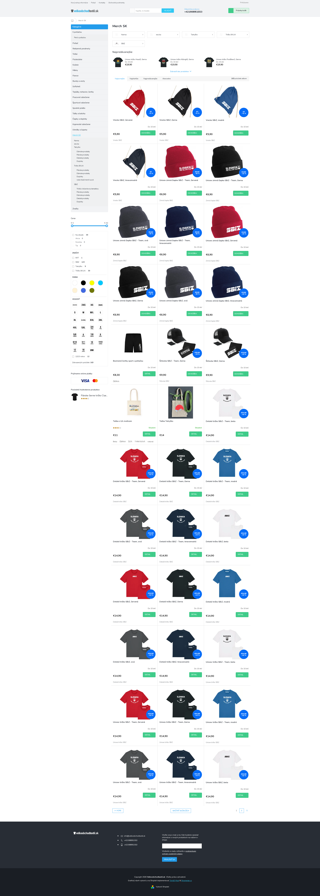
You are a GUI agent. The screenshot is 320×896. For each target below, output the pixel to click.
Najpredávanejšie (150, 78)
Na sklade (81, 235)
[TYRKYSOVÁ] (100, 282)
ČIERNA (116, 381)
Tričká (75, 54)
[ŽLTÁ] (91, 282)
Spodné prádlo (79, 108)
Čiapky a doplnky (80, 119)
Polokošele (77, 59)
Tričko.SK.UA (78, 166)
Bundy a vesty (79, 81)
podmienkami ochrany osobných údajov (179, 852)
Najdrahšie (134, 78)
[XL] (74, 320)
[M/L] (91, 312)
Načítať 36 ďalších (181, 811)
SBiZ (76, 184)
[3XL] (100, 320)
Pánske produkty (83, 155)
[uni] (91, 350)
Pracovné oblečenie (81, 97)
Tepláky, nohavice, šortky (83, 92)
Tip (78, 245)
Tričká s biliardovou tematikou (88, 189)
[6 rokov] (83, 335)
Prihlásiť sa (169, 859)
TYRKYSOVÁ (140, 441)
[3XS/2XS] (74, 305)
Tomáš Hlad (174, 880)
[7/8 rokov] (91, 335)
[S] (74, 312)
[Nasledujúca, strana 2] (241, 810)
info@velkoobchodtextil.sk (134, 836)
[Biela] (74, 282)
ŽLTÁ (130, 441)
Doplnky (80, 161)
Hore (119, 810)
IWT (78, 258)
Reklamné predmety (81, 48)
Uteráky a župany (80, 129)
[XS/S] (100, 305)
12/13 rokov (82, 356)
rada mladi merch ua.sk (85, 180)
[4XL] (74, 327)
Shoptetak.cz (186, 880)
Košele (76, 65)
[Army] (91, 290)
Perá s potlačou (80, 37)
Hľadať (167, 10)
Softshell (76, 86)
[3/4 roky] (91, 327)
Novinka (80, 242)
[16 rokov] (83, 350)
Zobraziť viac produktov (179, 71)
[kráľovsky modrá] (83, 290)
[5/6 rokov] (74, 335)
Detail (147, 374)
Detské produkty (83, 158)
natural (150, 441)
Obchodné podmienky (116, 3)
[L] (100, 312)
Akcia (79, 238)
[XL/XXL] (83, 320)
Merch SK (77, 135)
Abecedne (166, 78)
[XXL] (91, 320)
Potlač (93, 3)
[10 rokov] (91, 342)
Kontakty (102, 3)
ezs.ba (76, 144)
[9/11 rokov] (83, 342)
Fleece (75, 75)
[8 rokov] (100, 335)
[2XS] (83, 305)
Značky (75, 208)
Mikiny (75, 70)
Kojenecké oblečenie (81, 124)
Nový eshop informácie (79, 3)
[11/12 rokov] (100, 342)
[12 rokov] (74, 350)
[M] (83, 312)
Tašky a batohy (79, 113)
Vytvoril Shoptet (162, 887)
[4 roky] (100, 327)
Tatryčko (77, 147)
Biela (115, 441)
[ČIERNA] (83, 282)
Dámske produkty (83, 151)
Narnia (76, 141)
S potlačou (77, 32)
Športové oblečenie (81, 102)
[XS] (91, 305)
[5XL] (83, 327)
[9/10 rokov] (74, 342)
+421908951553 (130, 840)
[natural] (74, 290)
